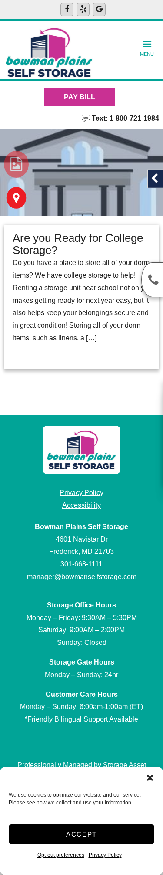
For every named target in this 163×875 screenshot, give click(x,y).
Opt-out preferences (60, 855)
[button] (150, 777)
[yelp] (83, 9)
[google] (99, 9)
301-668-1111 (81, 564)
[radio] (16, 164)
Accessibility (81, 505)
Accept (81, 834)
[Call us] (152, 279)
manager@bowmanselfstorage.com (81, 576)
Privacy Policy (105, 855)
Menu (147, 54)
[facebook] (66, 9)
